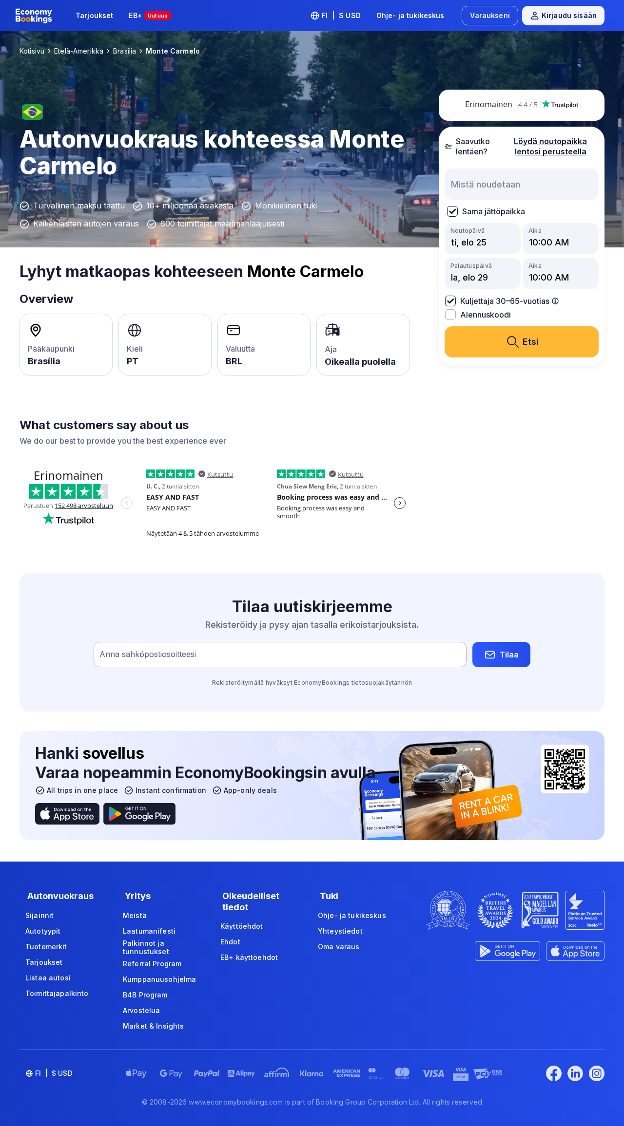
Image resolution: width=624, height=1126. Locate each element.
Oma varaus (338, 946)
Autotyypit (42, 931)
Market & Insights (153, 1026)
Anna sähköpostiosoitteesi (147, 654)
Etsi (531, 342)
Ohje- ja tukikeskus (410, 15)
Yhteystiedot (340, 931)
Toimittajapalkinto (57, 993)
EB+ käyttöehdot (249, 957)
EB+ (148, 15)
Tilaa (509, 654)
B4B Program (145, 995)
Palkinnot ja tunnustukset (146, 947)
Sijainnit (39, 915)
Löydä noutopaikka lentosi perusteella (550, 146)
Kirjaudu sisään (569, 15)
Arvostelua (141, 1010)
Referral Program (152, 963)
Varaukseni (489, 15)
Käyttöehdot (241, 926)
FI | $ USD (341, 15)
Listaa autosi (48, 978)
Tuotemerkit (46, 946)
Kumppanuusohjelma (159, 979)
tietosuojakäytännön (381, 682)
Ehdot (230, 942)
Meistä (135, 915)
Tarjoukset (94, 15)
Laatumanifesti (149, 931)
